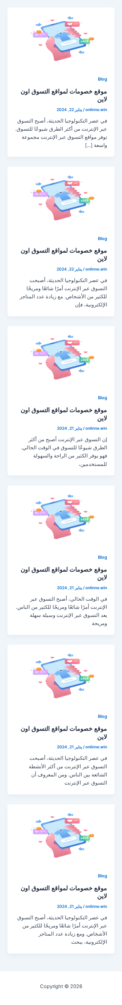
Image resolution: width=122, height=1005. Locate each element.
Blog (102, 79)
